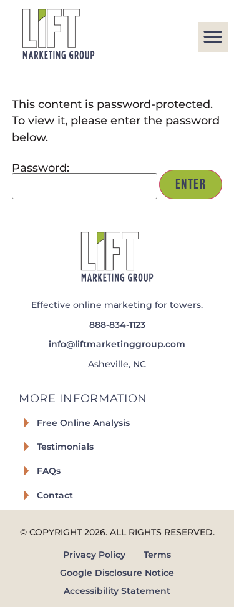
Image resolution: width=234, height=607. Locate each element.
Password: (40, 168)
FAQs (49, 470)
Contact (55, 495)
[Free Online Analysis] (26, 422)
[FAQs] (26, 470)
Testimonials (65, 446)
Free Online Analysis (83, 422)
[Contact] (26, 495)
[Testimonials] (26, 446)
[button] (213, 37)
